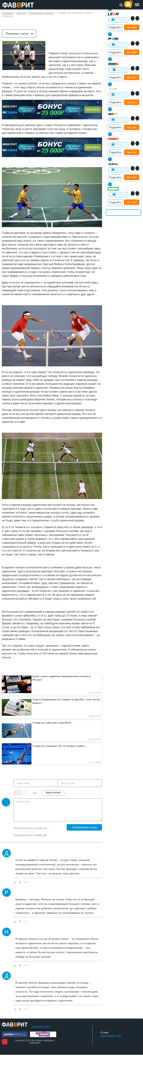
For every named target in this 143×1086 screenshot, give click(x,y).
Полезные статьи (17, 33)
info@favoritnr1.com (111, 1035)
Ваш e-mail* (66, 777)
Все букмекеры (123, 212)
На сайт (131, 27)
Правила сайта (41, 1026)
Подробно (115, 27)
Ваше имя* (21, 777)
